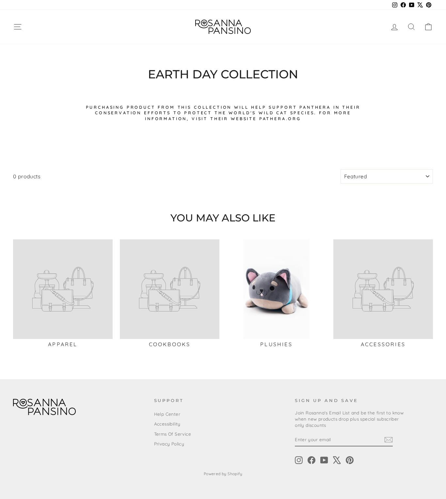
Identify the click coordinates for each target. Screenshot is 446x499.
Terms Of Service (172, 434)
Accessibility (167, 424)
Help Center (167, 414)
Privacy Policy (169, 443)
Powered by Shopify (223, 473)
